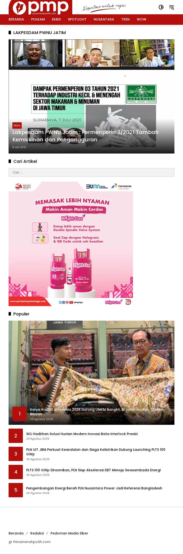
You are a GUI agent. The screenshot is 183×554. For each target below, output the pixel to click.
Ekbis (17, 125)
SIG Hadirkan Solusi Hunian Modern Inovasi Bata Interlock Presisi (81, 434)
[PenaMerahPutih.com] (74, 7)
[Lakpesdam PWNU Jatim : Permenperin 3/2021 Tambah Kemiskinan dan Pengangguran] (91, 96)
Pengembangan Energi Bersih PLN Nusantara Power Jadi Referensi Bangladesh (94, 488)
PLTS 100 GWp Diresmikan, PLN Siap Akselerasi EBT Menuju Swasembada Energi (93, 470)
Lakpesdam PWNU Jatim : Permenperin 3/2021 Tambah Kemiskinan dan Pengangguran (85, 136)
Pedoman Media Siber (69, 533)
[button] (161, 7)
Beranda (16, 533)
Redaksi (37, 533)
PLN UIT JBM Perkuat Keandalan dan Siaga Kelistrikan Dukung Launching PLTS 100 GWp (95, 452)
